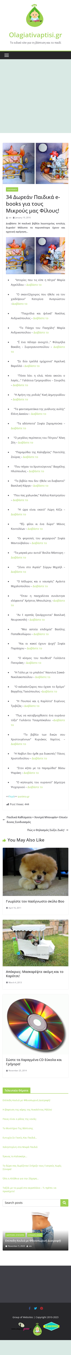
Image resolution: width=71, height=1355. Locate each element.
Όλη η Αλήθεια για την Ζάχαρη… (21, 1178)
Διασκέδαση (12, 189)
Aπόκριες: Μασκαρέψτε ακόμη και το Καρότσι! (34, 973)
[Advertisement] (35, 96)
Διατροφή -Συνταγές (15, 1235)
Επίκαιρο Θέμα (34, 1235)
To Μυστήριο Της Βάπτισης (18, 1128)
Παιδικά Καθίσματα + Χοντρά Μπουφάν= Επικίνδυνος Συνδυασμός (37, 819)
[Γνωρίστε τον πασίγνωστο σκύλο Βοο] (35, 850)
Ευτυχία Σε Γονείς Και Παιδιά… (20, 1137)
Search (64, 1203)
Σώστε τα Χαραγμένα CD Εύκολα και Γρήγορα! (34, 1061)
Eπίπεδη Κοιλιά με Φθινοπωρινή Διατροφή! (26, 1100)
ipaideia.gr (23, 796)
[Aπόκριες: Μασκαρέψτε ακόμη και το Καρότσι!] (35, 922)
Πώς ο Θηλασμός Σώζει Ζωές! (45, 830)
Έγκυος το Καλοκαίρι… (15, 1156)
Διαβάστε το (34, 285)
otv (10, 217)
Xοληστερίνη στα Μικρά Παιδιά (20, 1147)
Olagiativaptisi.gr (35, 34)
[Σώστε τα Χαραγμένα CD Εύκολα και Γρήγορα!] (35, 996)
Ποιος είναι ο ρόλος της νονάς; (20, 1118)
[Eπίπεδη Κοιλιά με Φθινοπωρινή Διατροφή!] (35, 1213)
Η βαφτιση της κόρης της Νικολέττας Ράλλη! (27, 1109)
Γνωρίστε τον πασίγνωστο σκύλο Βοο (35, 901)
